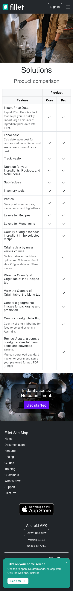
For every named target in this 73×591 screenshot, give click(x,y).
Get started (36, 405)
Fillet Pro (10, 493)
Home (8, 438)
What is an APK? (36, 545)
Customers (11, 475)
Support (9, 487)
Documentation (14, 444)
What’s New (12, 481)
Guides (9, 463)
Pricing (9, 457)
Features (10, 450)
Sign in (55, 7)
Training (9, 469)
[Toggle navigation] (68, 7)
